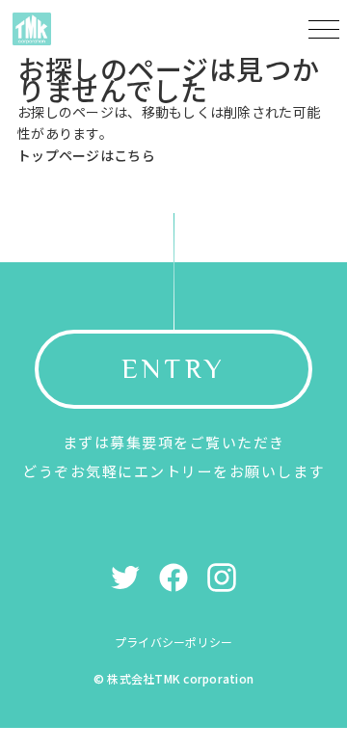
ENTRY (173, 369)
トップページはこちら (86, 155)
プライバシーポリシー (173, 641)
